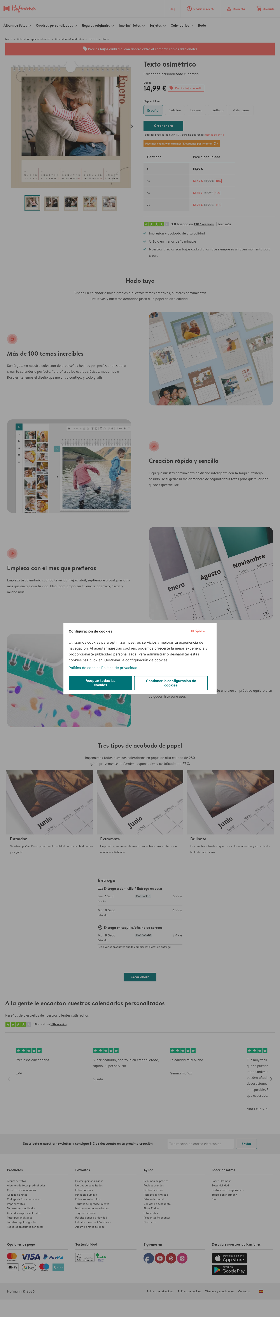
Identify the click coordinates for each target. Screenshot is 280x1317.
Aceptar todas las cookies (101, 682)
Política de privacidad (119, 667)
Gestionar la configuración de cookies (171, 683)
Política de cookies (84, 667)
